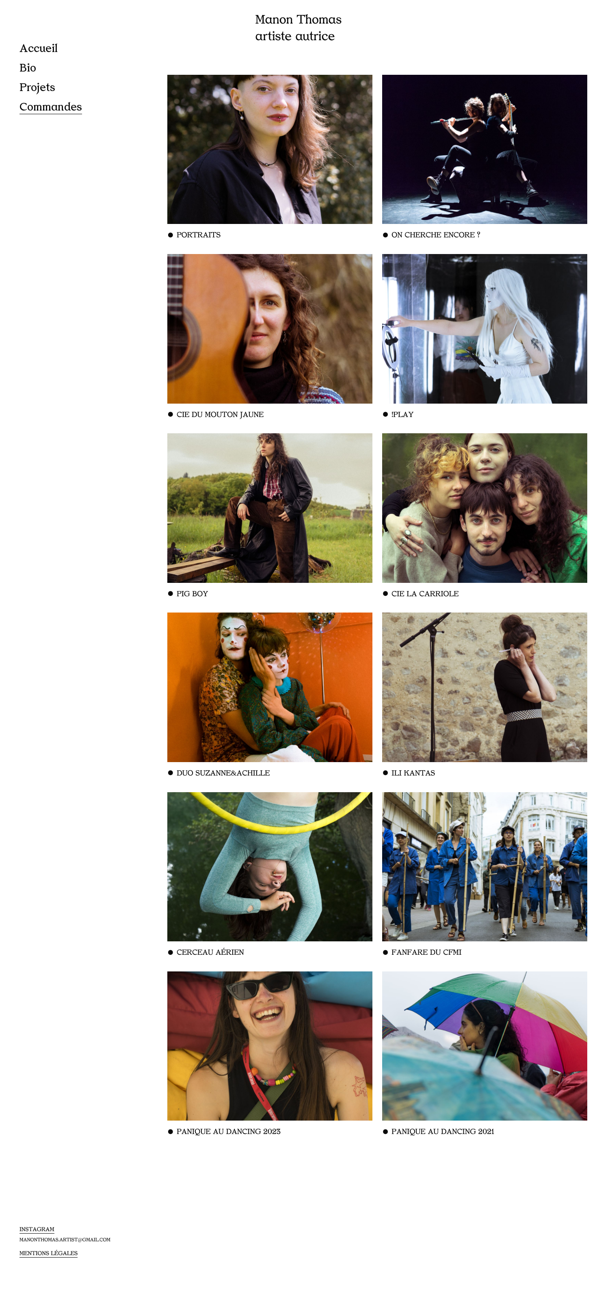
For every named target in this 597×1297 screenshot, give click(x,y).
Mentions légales (48, 1253)
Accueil (38, 48)
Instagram (36, 1229)
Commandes (50, 107)
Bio (27, 68)
